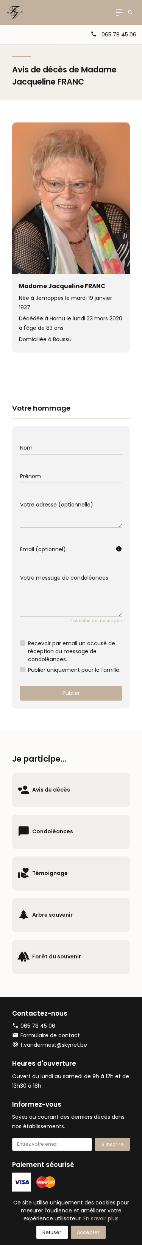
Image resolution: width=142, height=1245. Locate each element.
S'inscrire (112, 1144)
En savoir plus (101, 1218)
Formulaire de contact (50, 1035)
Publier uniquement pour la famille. (74, 670)
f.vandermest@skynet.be (53, 1045)
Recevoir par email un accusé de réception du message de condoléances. (71, 651)
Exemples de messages (96, 621)
